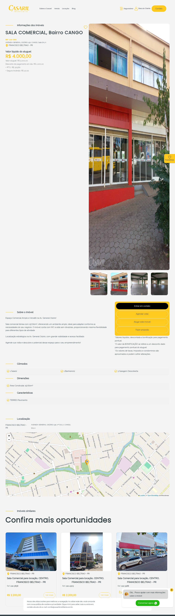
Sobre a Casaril (45, 8)
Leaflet (142, 495)
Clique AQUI (66, 604)
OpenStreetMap (152, 495)
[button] (163, 147)
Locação (65, 8)
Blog (73, 8)
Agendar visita (142, 314)
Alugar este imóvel (142, 322)
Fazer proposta (142, 330)
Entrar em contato (142, 306)
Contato (158, 8)
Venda (57, 8)
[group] (31, 551)
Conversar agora (146, 603)
